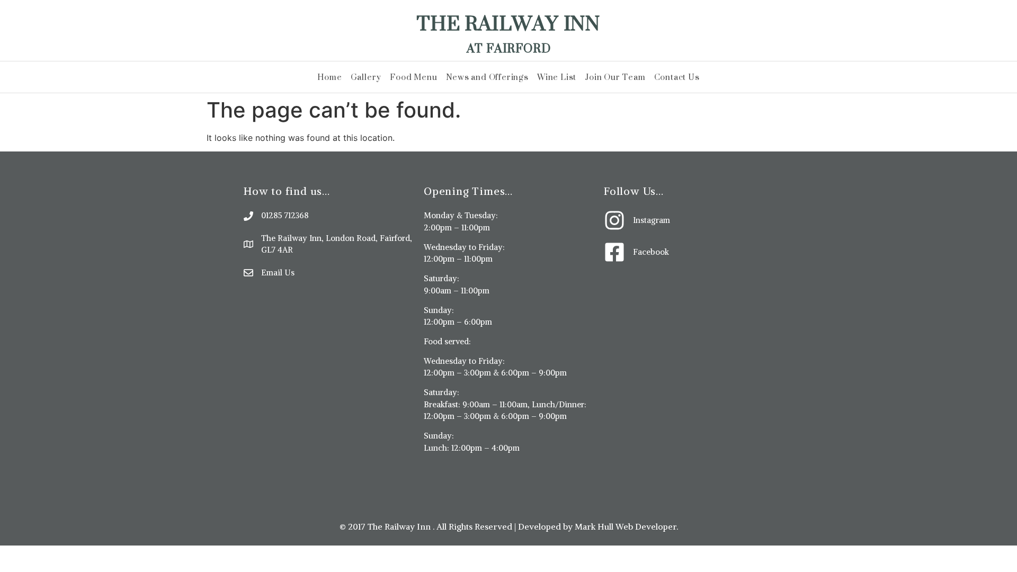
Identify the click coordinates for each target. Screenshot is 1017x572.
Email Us (278, 272)
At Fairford (509, 48)
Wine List (556, 77)
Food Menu (413, 77)
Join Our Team (615, 77)
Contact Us (677, 77)
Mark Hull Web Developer (625, 526)
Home (329, 77)
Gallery (366, 77)
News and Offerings (487, 77)
